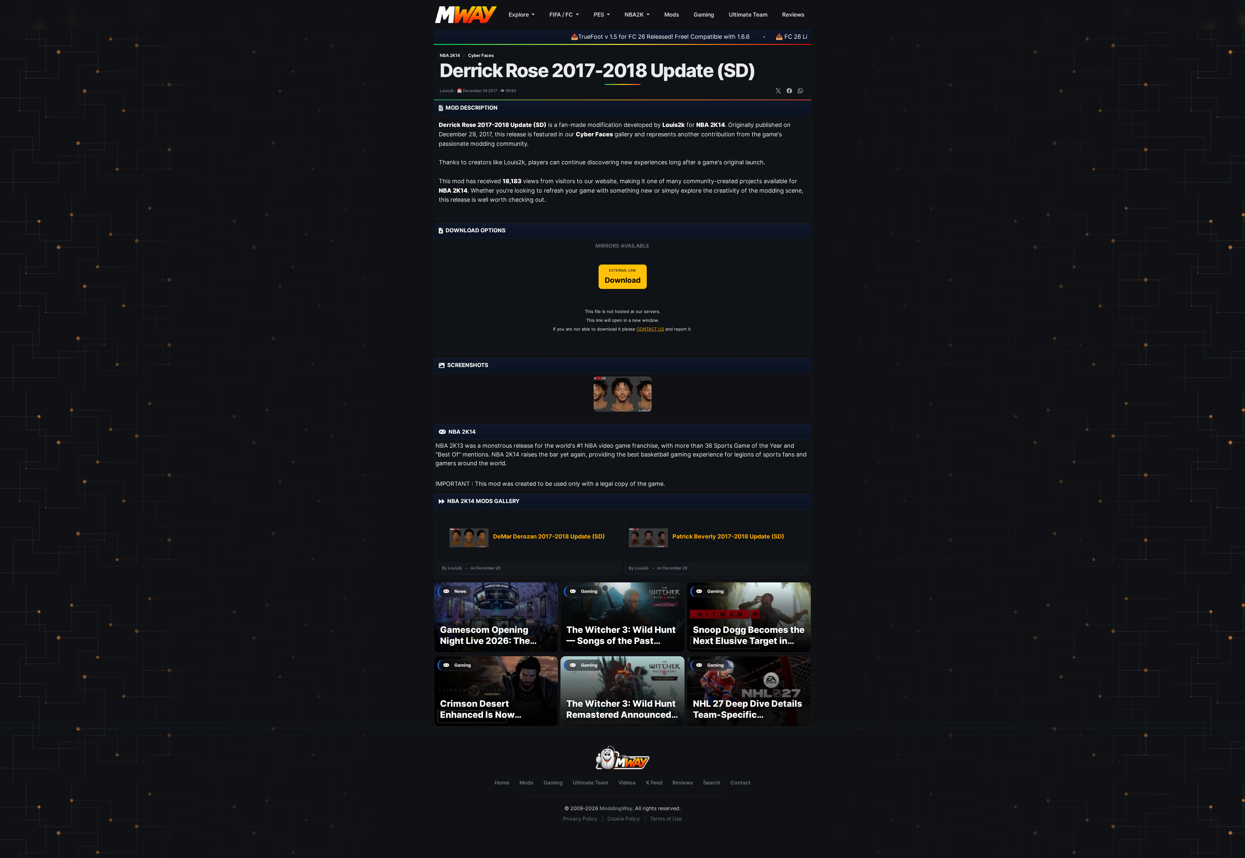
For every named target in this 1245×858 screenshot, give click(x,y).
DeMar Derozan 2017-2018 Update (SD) (549, 536)
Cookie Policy (623, 819)
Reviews (793, 14)
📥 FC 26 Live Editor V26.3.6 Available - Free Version (801, 36)
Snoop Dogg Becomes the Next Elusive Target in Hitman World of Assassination (749, 646)
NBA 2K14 (450, 55)
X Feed (654, 783)
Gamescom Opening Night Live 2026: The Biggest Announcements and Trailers (494, 646)
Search (711, 783)
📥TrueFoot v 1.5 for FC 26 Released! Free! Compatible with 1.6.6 (613, 36)
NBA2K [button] (635, 14)
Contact (740, 783)
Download (623, 276)
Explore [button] (519, 14)
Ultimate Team (748, 14)
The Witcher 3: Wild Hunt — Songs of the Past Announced (621, 640)
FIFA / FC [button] (561, 14)
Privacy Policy (580, 819)
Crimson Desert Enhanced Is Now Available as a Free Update (480, 720)
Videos (627, 783)
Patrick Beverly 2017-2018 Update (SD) (728, 536)
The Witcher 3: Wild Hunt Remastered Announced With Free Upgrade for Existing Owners (621, 720)
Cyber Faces (481, 55)
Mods (671, 14)
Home (502, 783)
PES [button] (599, 14)
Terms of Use (666, 819)
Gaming (704, 14)
